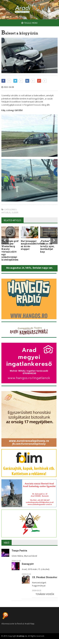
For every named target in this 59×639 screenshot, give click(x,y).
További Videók (45, 594)
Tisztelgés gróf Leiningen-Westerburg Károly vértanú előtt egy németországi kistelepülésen (10, 250)
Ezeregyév (28, 563)
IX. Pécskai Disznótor (44, 577)
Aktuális (6, 212)
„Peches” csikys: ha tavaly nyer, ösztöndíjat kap (47, 246)
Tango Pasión (19, 550)
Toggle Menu (30, 22)
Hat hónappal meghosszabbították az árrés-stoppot (32, 245)
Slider (15, 212)
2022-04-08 (8, 87)
